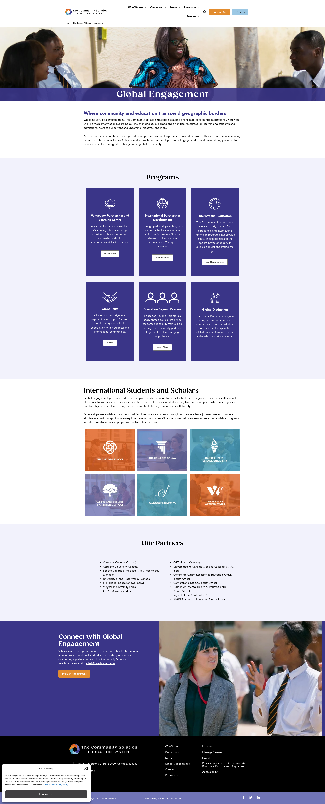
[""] (114, 749)
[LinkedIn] (258, 797)
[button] (85, 768)
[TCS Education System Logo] (86, 12)
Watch (110, 342)
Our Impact (78, 23)
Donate (240, 12)
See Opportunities (215, 262)
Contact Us (219, 12)
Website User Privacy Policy (55, 784)
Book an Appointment (74, 673)
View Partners (162, 257)
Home (68, 23)
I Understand (46, 794)
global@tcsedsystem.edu (99, 663)
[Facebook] (243, 797)
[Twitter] (251, 797)
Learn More (110, 253)
